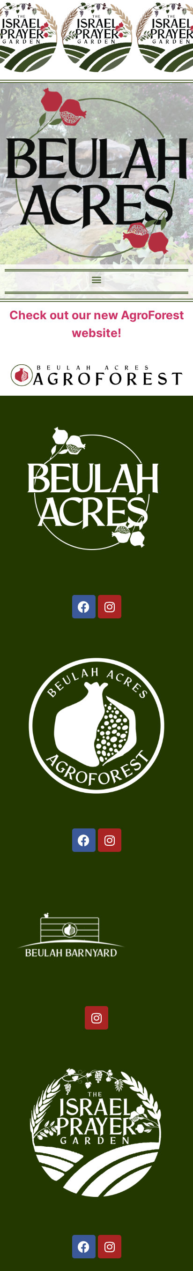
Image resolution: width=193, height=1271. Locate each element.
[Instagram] (109, 606)
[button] (96, 279)
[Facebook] (84, 606)
